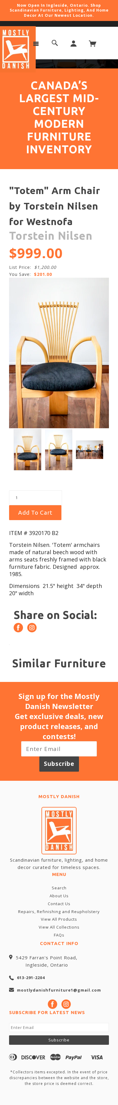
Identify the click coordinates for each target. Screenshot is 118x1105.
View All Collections (59, 927)
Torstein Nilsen (51, 235)
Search (59, 888)
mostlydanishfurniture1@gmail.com (59, 990)
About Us (59, 895)
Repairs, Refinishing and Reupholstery (59, 911)
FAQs (59, 935)
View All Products (59, 919)
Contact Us (59, 903)
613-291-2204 (31, 977)
